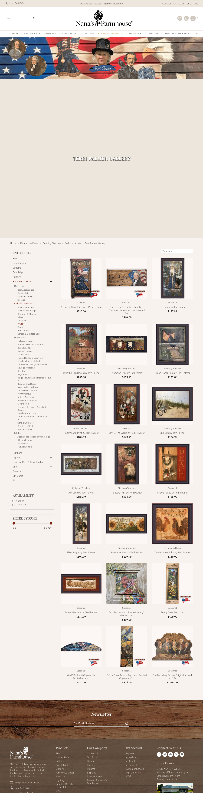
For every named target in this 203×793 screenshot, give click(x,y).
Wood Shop (23, 330)
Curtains (89, 33)
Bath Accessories (25, 290)
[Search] (34, 18)
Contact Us (93, 753)
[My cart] (193, 18)
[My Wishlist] (179, 18)
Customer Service (134, 768)
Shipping (91, 772)
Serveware (22, 443)
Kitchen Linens (24, 440)
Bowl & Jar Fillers (25, 307)
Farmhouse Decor (112, 33)
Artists (78, 243)
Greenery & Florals (26, 314)
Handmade (20, 337)
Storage (21, 300)
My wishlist (131, 765)
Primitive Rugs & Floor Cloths (182, 33)
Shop (15, 33)
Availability (23, 495)
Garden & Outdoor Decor (29, 334)
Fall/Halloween (25, 341)
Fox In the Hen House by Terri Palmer (81, 373)
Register (129, 753)
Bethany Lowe (24, 351)
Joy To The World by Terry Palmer (126, 433)
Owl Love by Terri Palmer (81, 492)
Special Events (94, 776)
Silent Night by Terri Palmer (81, 552)
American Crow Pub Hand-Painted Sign (81, 307)
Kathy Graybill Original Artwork (32, 364)
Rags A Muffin (23, 374)
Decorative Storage (26, 310)
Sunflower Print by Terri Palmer (127, 552)
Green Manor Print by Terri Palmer (172, 373)
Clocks (20, 327)
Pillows (20, 317)
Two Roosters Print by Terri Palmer (172, 552)
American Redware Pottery (30, 344)
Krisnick (21, 371)
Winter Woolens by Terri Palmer (81, 612)
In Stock (20, 501)
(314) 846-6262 (22, 788)
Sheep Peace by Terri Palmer (172, 492)
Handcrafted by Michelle (29, 361)
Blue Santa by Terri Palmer (172, 307)
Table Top (22, 320)
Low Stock (21, 504)
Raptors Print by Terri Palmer (127, 492)
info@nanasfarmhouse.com (29, 782)
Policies (91, 765)
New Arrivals (32, 33)
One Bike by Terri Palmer (172, 433)
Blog (15, 480)
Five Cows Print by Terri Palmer (127, 373)
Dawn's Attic (23, 354)
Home (13, 243)
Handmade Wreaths (27, 400)
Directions (192, 4)
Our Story (92, 757)
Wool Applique (24, 429)
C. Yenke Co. (23, 404)
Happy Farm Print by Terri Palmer (81, 433)
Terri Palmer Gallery (95, 243)
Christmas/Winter (26, 426)
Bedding (51, 33)
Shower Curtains (25, 296)
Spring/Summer (25, 422)
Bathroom (19, 286)
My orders (130, 757)
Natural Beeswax (25, 397)
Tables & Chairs (24, 447)
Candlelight (70, 33)
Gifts (15, 466)
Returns (91, 768)
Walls (68, 243)
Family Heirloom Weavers (30, 358)
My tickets (130, 761)
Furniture (135, 33)
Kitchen (18, 433)
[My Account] (186, 18)
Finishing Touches (52, 243)
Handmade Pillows (26, 413)
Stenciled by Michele (27, 387)
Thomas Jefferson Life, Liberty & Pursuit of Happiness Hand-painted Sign (126, 310)
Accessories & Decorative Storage (33, 437)
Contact (166, 4)
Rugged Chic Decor (26, 384)
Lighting (153, 33)
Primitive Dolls (24, 394)
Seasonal (17, 471)
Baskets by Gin (24, 348)
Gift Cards (179, 4)
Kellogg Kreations (26, 368)
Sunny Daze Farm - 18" (172, 612)
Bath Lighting (23, 293)
